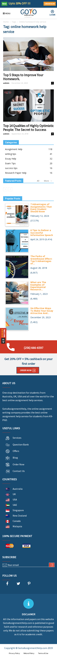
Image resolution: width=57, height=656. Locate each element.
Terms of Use (43, 653)
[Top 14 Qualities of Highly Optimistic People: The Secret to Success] (28, 105)
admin (6, 83)
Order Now (50, 4)
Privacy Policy (14, 653)
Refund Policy (29, 653)
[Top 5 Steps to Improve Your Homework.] (28, 54)
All (38, 181)
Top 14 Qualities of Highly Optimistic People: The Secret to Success (28, 128)
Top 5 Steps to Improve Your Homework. (23, 77)
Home (6, 21)
